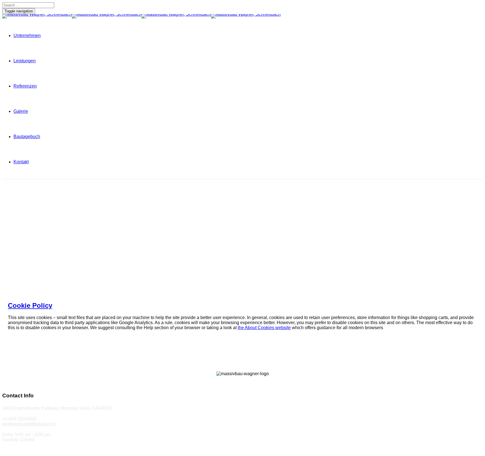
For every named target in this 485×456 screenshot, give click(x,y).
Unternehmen (27, 35)
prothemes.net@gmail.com (29, 423)
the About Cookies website (264, 327)
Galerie (20, 111)
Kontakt (21, 161)
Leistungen (24, 60)
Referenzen (25, 86)
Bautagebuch (26, 136)
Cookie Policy (30, 305)
